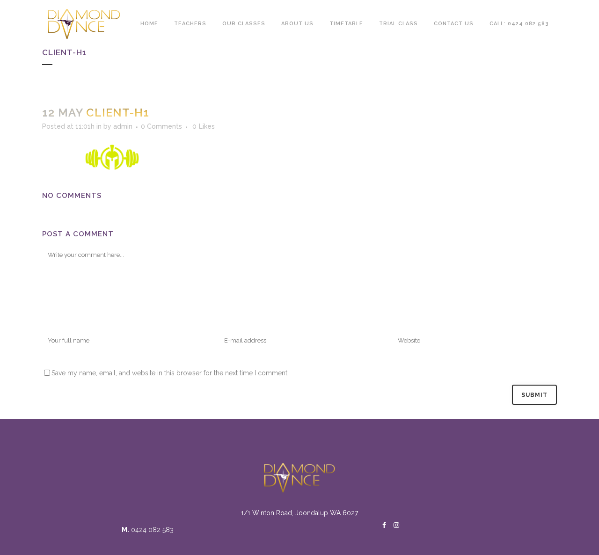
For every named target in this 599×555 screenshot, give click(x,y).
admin (122, 126)
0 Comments (161, 126)
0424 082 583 (152, 529)
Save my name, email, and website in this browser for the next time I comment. (170, 373)
